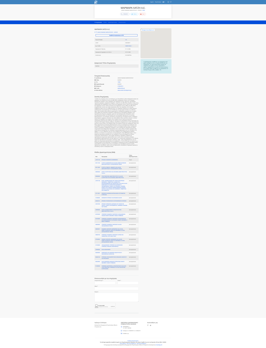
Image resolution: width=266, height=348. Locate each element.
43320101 (97, 201)
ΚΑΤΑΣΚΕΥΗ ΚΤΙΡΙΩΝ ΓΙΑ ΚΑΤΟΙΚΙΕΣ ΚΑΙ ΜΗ (112, 197)
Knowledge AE (159, 345)
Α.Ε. (126, 39)
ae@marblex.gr (121, 88)
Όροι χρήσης (123, 343)
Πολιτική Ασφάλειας (131, 343)
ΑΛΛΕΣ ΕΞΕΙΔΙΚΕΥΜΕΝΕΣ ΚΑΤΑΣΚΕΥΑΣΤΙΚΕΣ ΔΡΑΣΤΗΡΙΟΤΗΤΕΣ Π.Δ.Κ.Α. (111, 210)
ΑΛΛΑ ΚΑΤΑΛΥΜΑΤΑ (106, 249)
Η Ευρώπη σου (98, 326)
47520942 (97, 239)
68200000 (97, 252)
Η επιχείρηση (98, 22)
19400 (143, 10)
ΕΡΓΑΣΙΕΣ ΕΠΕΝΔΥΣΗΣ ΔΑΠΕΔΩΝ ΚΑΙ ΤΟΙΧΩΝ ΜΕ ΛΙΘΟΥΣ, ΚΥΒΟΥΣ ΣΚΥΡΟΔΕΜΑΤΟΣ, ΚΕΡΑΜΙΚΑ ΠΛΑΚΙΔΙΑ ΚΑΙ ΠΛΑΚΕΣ (114, 205)
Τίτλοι (105, 22)
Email (143, 14)
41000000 (97, 197)
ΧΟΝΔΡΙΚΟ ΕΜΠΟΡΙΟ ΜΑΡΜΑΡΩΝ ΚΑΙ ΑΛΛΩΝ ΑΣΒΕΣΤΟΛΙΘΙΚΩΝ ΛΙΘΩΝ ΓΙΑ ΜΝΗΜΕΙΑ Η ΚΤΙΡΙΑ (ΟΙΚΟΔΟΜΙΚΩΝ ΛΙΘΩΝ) (113, 230)
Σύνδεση (168, 2)
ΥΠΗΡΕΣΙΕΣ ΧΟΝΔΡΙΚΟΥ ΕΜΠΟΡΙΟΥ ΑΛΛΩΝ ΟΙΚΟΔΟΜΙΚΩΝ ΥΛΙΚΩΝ (112, 225)
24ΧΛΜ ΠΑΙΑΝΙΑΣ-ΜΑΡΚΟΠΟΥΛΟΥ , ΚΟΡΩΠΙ (107, 32)
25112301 (97, 193)
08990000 (97, 171)
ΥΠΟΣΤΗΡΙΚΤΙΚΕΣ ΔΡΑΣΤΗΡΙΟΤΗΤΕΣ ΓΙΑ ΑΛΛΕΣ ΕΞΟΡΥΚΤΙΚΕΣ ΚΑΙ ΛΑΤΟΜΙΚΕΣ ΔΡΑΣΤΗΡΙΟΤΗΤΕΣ (113, 177)
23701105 (97, 159)
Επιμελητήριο (158, 2)
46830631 (97, 229)
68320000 (97, 261)
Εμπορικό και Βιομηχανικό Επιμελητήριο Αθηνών (106, 325)
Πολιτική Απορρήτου (141, 343)
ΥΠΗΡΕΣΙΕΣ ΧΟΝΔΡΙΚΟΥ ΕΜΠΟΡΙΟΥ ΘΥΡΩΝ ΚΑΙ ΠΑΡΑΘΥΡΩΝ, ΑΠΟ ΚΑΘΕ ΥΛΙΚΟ (112, 235)
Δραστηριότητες (112, 22)
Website (135, 14)
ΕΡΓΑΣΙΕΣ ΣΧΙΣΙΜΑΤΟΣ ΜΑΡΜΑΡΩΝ (110, 159)
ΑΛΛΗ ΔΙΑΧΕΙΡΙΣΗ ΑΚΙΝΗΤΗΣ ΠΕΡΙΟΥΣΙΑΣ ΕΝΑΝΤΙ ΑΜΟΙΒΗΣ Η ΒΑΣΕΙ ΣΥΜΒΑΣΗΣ (113, 262)
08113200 (97, 167)
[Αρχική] (96, 2)
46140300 (97, 218)
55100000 (97, 245)
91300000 (97, 266)
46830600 (97, 224)
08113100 (97, 163)
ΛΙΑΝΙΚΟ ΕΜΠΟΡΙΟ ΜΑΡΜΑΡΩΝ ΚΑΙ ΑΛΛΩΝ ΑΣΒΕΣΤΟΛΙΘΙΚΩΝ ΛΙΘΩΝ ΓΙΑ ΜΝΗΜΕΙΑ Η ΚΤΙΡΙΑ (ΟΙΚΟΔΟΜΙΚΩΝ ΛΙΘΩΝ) (113, 241)
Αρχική (152, 2)
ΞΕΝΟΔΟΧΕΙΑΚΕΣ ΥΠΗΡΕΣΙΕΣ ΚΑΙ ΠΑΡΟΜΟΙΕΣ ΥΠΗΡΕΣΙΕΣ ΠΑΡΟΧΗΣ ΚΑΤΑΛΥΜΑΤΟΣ (112, 245)
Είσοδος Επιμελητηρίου (133, 340)
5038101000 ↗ (128, 46)
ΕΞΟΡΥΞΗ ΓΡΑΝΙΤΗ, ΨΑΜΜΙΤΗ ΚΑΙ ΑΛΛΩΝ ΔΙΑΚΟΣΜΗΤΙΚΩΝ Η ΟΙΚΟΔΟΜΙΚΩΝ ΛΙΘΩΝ (112, 168)
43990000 (97, 209)
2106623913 (125, 14)
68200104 (97, 257)
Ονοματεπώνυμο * (99, 280)
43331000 (97, 204)
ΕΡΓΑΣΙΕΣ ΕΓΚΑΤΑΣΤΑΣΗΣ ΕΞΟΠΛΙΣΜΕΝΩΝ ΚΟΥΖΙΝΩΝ (114, 201)
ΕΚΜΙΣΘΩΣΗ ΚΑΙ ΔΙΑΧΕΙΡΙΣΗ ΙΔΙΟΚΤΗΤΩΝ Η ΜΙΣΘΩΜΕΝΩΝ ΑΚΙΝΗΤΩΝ (112, 253)
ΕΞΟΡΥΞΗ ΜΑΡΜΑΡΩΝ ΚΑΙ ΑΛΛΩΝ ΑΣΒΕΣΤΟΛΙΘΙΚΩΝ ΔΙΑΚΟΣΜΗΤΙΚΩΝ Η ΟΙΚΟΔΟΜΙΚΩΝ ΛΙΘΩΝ (114, 163)
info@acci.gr (126, 333)
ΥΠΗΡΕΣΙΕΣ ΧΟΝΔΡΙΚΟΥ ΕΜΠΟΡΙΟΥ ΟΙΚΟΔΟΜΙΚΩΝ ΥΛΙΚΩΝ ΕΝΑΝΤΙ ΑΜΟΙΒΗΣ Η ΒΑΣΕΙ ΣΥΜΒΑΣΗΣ (113, 215)
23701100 (97, 180)
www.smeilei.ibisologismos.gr (124, 90)
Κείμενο (96, 291)
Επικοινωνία (122, 22)
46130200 (97, 214)
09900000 (97, 176)
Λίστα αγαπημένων (170, 2)
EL (164, 2)
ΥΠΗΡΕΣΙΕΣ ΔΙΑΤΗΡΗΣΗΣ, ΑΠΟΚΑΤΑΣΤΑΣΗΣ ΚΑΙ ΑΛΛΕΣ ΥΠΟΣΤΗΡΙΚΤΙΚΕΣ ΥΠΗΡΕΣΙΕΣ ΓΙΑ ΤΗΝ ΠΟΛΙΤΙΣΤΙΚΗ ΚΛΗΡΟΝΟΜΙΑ (114, 267)
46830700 (97, 234)
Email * (119, 280)
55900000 (97, 249)
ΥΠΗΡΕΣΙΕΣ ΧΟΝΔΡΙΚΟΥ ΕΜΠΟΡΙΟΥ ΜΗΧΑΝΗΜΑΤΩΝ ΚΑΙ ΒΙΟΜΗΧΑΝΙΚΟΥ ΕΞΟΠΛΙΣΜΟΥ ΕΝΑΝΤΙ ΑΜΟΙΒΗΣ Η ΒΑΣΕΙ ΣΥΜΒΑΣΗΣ (114, 220)
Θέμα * (96, 286)
